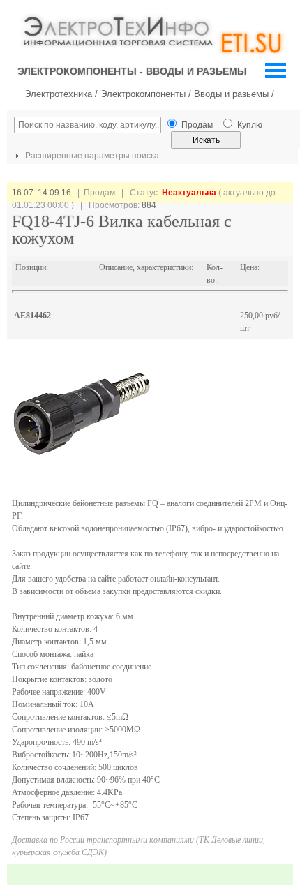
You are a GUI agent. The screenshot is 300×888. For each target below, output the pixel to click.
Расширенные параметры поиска (91, 156)
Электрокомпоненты (143, 94)
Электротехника (58, 94)
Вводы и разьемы (231, 94)
